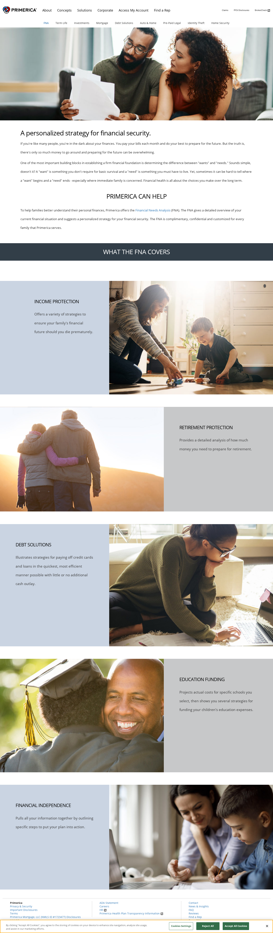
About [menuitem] (47, 10)
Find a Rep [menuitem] (162, 10)
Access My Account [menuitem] (133, 10)
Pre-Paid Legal (172, 23)
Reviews (194, 913)
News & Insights (199, 906)
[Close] (267, 926)
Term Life (61, 23)
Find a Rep (195, 917)
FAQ (191, 910)
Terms (14, 913)
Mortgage (102, 23)
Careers (104, 906)
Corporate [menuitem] (105, 10)
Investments (81, 23)
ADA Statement (109, 903)
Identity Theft (196, 23)
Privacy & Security (21, 906)
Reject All (208, 926)
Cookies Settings (181, 926)
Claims (225, 10)
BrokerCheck (261, 10)
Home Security (220, 23)
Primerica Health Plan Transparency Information (130, 913)
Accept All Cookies (236, 926)
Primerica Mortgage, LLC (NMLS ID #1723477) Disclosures (45, 917)
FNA (46, 23)
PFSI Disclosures (241, 10)
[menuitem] (47, 23)
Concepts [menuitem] (64, 10)
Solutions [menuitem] (84, 10)
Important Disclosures (24, 910)
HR (102, 910)
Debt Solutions (124, 23)
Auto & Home (148, 23)
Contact (193, 903)
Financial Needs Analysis (152, 210)
